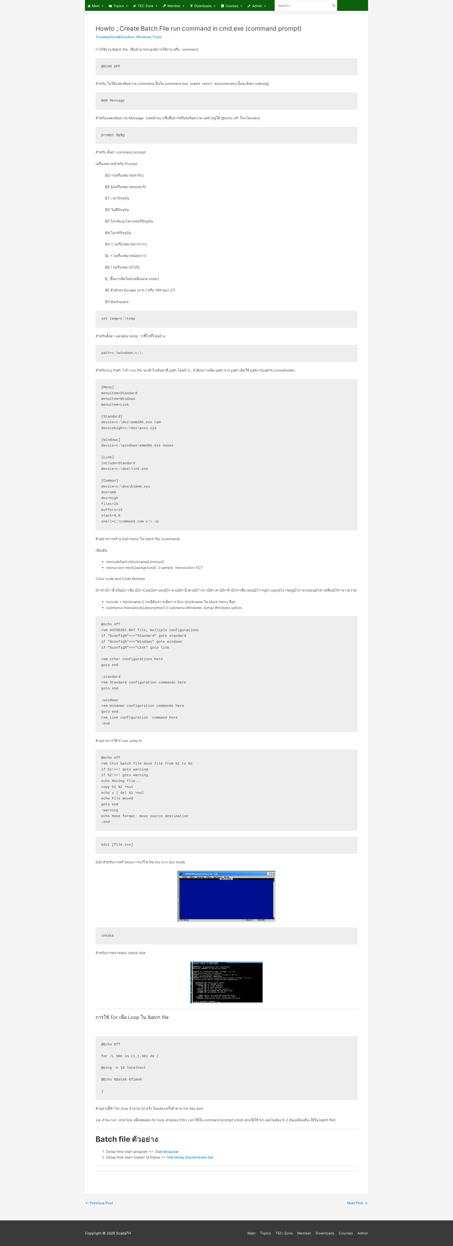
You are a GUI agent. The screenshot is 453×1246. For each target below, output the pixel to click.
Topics (118, 6)
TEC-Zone (145, 6)
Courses (232, 6)
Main (95, 6)
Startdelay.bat (166, 1151)
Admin (257, 6)
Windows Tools (149, 37)
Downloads (202, 6)
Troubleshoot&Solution (115, 37)
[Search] (334, 5)
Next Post (357, 1203)
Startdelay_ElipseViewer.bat (190, 1157)
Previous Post (99, 1203)
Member (174, 6)
